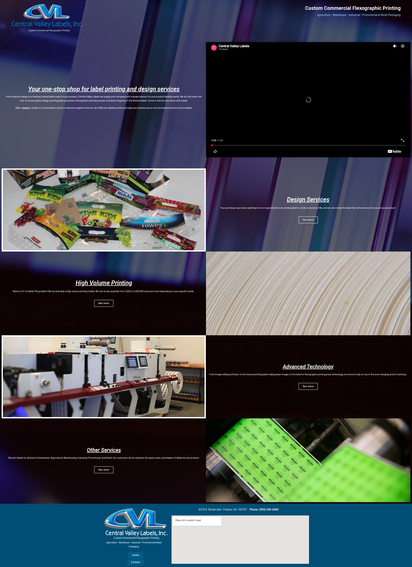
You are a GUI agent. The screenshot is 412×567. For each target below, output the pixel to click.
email (25, 108)
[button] (308, 219)
